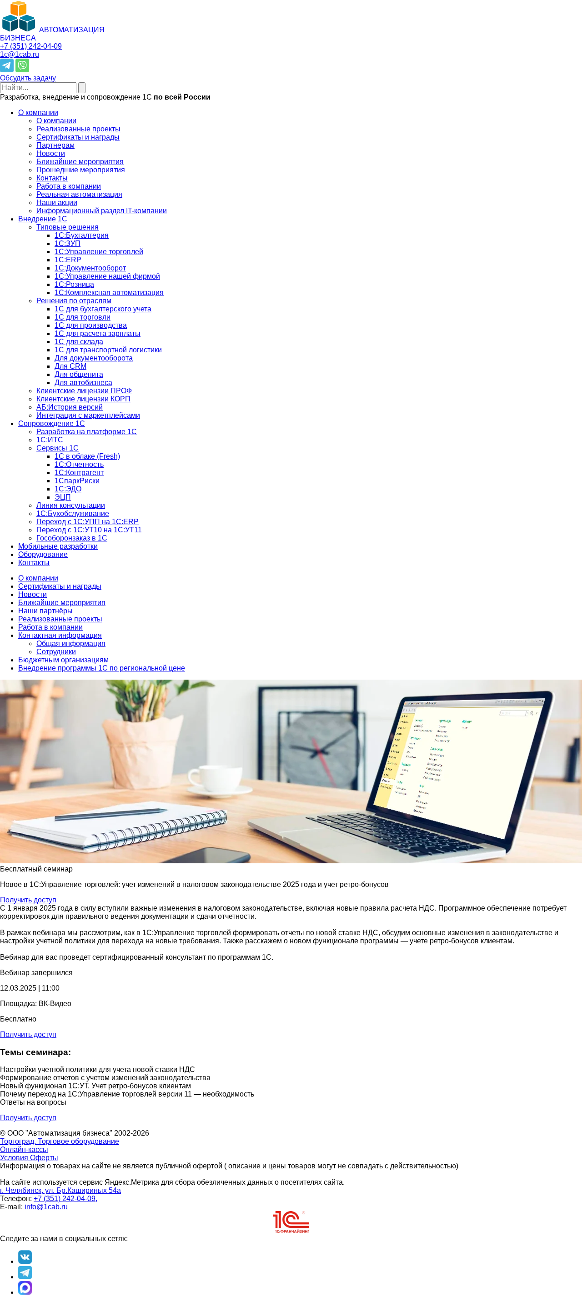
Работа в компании (50, 627)
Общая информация (70, 643)
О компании (38, 578)
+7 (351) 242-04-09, (65, 1198)
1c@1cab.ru (19, 54)
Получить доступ (28, 900)
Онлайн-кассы (24, 1149)
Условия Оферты (29, 1158)
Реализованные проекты (60, 619)
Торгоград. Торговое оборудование (59, 1141)
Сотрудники (56, 652)
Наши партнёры (45, 611)
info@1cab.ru (46, 1207)
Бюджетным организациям (63, 660)
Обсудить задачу (28, 78)
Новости (32, 594)
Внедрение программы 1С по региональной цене (101, 668)
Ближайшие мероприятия (61, 602)
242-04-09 (31, 46)
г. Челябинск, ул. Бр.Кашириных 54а (60, 1190)
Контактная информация (60, 635)
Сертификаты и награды (59, 586)
